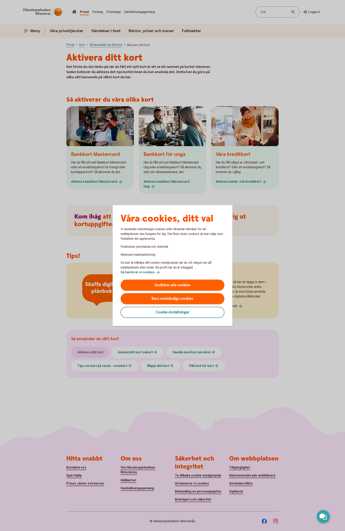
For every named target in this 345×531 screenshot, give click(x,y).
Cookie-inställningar (172, 312)
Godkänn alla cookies (172, 284)
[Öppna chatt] (323, 516)
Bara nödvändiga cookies (172, 298)
